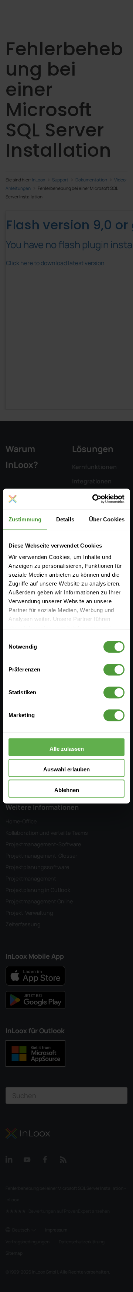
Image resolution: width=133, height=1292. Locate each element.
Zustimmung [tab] (24, 519)
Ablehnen (66, 790)
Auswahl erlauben (66, 769)
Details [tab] (65, 519)
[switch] (114, 669)
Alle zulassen (67, 749)
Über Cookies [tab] (107, 519)
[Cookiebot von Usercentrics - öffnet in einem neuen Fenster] (94, 499)
